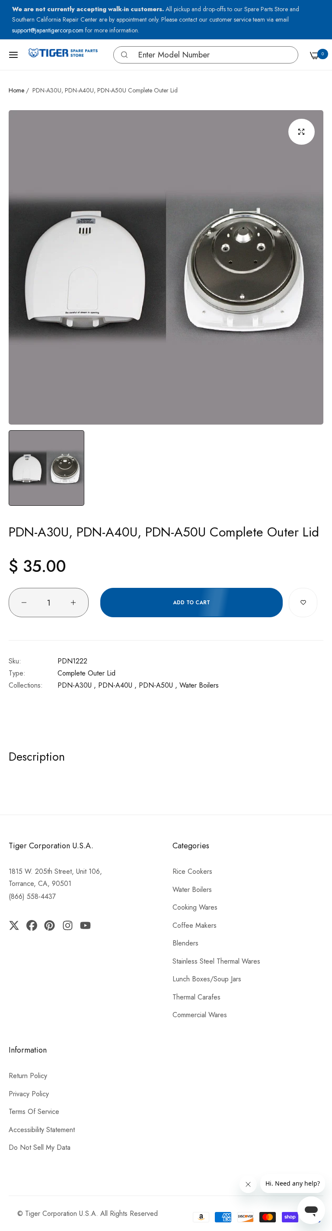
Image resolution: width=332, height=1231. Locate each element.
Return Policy (28, 1076)
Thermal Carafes (196, 997)
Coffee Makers (194, 925)
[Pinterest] (49, 925)
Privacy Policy (29, 1094)
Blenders (185, 943)
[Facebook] (32, 925)
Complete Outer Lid (86, 673)
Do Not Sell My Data (39, 1147)
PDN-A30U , (76, 685)
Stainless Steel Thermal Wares (216, 961)
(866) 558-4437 (32, 896)
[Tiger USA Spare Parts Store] (63, 54)
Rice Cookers (192, 871)
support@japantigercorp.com (48, 30)
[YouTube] (85, 925)
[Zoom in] (301, 132)
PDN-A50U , (158, 685)
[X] (16, 925)
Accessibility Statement (42, 1130)
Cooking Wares (194, 907)
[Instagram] (67, 925)
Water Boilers (199, 685)
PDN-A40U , (117, 685)
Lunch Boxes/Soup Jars (206, 979)
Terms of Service (34, 1112)
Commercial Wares (199, 1015)
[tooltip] (122, 54)
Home (16, 90)
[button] (124, 54)
